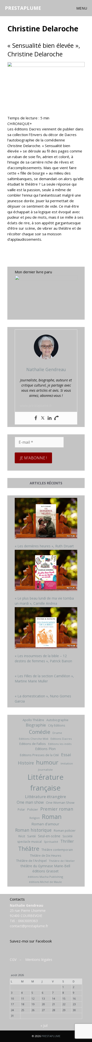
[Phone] (56, 418)
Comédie (39, 731)
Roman (52, 817)
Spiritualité (51, 841)
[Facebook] (36, 418)
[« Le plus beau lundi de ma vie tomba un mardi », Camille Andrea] (46, 571)
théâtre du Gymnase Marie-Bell (45, 866)
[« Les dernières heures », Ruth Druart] (46, 519)
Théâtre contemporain (57, 850)
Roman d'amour (45, 823)
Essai (66, 754)
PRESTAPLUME (23, 8)
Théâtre (28, 849)
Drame (57, 733)
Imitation (67, 763)
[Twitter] (42, 418)
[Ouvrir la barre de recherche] (62, 8)
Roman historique (33, 830)
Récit (21, 836)
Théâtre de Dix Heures (45, 856)
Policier (32, 809)
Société (68, 836)
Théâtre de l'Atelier (62, 861)
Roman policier (65, 830)
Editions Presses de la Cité (39, 755)
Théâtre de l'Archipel (31, 860)
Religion (34, 818)
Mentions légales (38, 959)
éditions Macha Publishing (45, 877)
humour (47, 762)
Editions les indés (60, 744)
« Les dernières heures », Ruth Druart (44, 546)
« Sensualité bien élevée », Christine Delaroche (43, 49)
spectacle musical (29, 842)
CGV (13, 959)
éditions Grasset (45, 871)
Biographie (36, 725)
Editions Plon (45, 748)
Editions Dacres (61, 739)
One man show (30, 802)
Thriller (67, 841)
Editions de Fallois (32, 743)
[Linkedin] (49, 418)
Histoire (26, 763)
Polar (21, 809)
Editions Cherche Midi (33, 739)
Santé (31, 836)
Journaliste (45, 769)
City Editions (56, 725)
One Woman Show (60, 802)
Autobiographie (57, 720)
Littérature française (45, 782)
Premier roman (56, 809)
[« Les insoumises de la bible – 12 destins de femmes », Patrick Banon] (46, 628)
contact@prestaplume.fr (29, 926)
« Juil (44, 1025)
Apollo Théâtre (33, 720)
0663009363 (28, 920)
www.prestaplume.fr (36, 405)
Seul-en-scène (49, 836)
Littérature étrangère (45, 796)
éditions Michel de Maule (45, 882)
